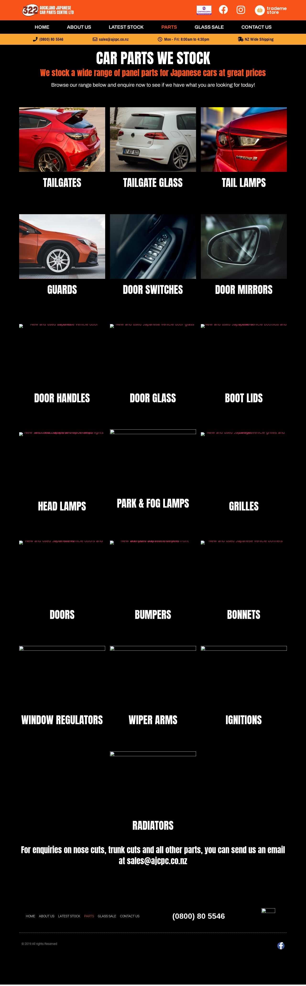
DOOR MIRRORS (244, 289)
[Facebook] (280, 945)
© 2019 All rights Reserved (39, 944)
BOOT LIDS (244, 398)
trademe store (277, 10)
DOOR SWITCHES (153, 289)
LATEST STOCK (126, 27)
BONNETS (243, 614)
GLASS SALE (209, 27)
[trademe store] (260, 10)
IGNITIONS (244, 720)
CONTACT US (256, 27)
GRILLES (244, 506)
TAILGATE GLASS (153, 182)
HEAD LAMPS (62, 506)
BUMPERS (153, 614)
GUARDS (62, 289)
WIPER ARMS (153, 720)
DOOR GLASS (153, 398)
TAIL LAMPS (244, 182)
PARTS (169, 27)
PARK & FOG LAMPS (153, 503)
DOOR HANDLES (62, 398)
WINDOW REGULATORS (62, 720)
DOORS (62, 614)
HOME (42, 27)
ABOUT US (79, 27)
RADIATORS (153, 825)
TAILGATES (62, 182)
